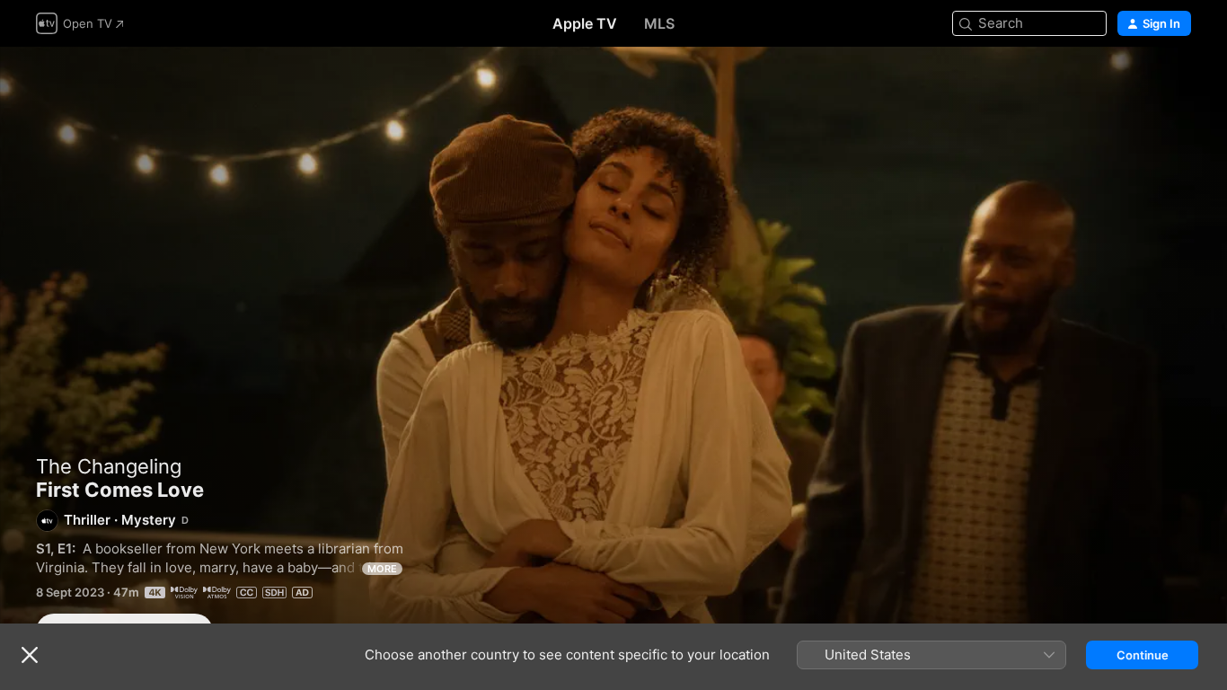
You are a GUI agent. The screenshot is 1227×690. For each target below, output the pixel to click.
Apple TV (584, 23)
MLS (659, 23)
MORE (382, 568)
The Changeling (108, 466)
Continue (1143, 655)
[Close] (30, 655)
